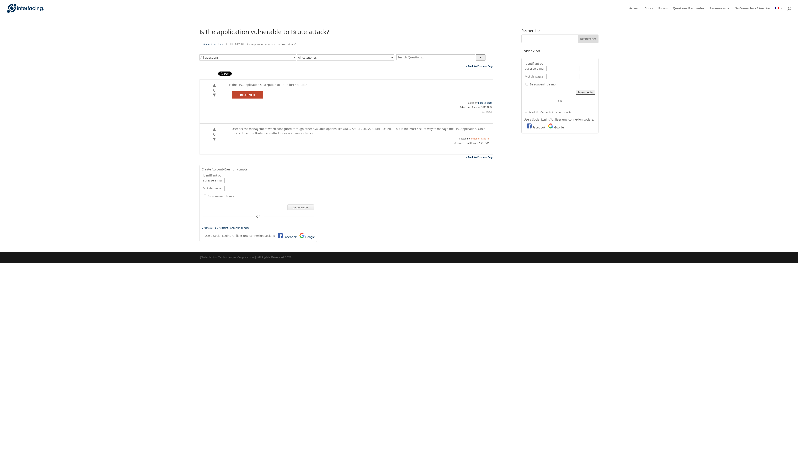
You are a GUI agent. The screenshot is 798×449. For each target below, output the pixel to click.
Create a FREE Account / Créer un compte (226, 227)
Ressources (718, 8)
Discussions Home (213, 44)
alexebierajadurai (479, 138)
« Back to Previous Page (479, 66)
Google (310, 237)
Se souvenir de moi (220, 196)
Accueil (634, 8)
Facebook (290, 237)
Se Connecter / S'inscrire (752, 8)
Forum (662, 8)
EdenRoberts (485, 102)
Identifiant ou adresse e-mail (213, 177)
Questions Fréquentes (688, 8)
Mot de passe (212, 188)
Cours (649, 8)
